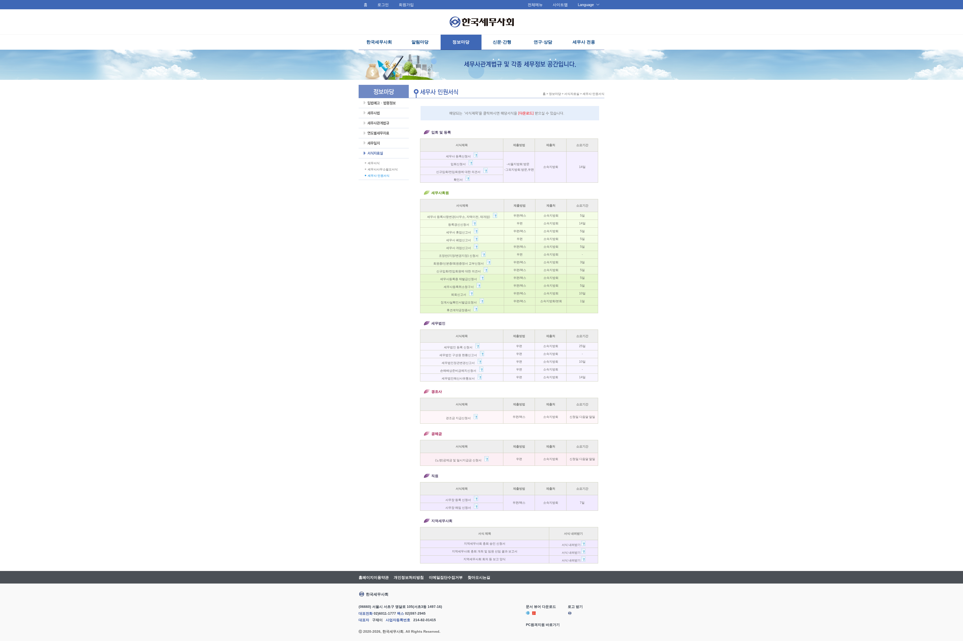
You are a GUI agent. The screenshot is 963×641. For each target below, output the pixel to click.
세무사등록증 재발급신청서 (460, 279)
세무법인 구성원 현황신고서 (459, 355)
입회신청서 (460, 164)
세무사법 (384, 113)
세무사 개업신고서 (460, 248)
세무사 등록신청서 (460, 156)
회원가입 (406, 5)
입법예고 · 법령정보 (384, 103)
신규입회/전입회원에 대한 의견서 (460, 172)
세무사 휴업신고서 (460, 232)
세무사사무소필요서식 (383, 169)
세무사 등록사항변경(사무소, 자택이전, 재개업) (460, 217)
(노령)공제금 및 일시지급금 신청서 (460, 460)
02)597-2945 (415, 613)
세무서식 (374, 163)
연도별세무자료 (384, 133)
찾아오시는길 (479, 577)
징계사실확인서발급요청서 (460, 302)
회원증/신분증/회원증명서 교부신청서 (460, 263)
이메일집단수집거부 (446, 577)
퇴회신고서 (460, 294)
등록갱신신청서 (460, 224)
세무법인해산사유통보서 (460, 378)
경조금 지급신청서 (460, 418)
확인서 (460, 179)
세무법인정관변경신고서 (460, 363)
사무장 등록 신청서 (459, 500)
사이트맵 (560, 5)
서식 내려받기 (571, 545)
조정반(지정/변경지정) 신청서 (460, 256)
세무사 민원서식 (378, 175)
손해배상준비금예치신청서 (459, 370)
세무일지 (384, 143)
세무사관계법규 (384, 123)
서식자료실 (384, 153)
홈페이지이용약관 (374, 577)
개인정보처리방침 (409, 577)
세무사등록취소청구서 (460, 287)
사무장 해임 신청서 (459, 507)
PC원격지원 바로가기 (543, 625)
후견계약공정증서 (460, 310)
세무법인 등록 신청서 (459, 347)
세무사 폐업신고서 (460, 240)
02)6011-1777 (385, 613)
